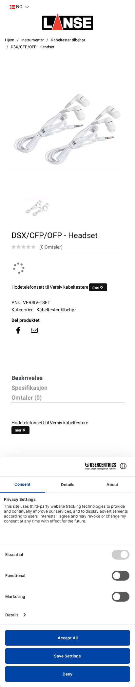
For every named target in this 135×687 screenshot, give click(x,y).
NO (19, 6)
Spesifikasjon (29, 387)
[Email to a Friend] (34, 330)
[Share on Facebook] (18, 330)
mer (95, 287)
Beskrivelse (27, 377)
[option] (67, 129)
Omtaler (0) (26, 397)
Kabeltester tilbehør (56, 309)
